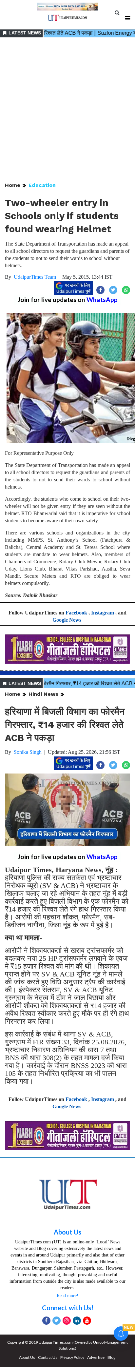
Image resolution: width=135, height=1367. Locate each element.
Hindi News (43, 694)
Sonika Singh (28, 752)
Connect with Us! (67, 1308)
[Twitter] (56, 1321)
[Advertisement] (67, 110)
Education (42, 185)
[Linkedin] (77, 1321)
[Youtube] (87, 1321)
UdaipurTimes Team (35, 277)
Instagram (102, 612)
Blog (111, 1357)
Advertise (96, 1357)
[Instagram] (67, 1321)
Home (12, 185)
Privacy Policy (72, 1357)
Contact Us (47, 1357)
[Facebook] (46, 1321)
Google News (66, 620)
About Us (67, 1232)
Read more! (67, 1295)
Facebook (76, 612)
